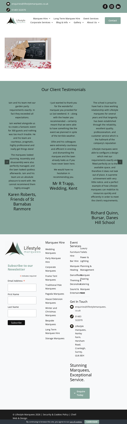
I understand (91, 422)
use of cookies (76, 421)
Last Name (13, 306)
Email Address (16, 281)
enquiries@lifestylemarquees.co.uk (30, 3)
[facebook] (105, 6)
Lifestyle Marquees (25, 414)
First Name (13, 294)
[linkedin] (118, 6)
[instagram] (111, 6)
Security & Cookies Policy (55, 414)
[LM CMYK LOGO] (15, 17)
